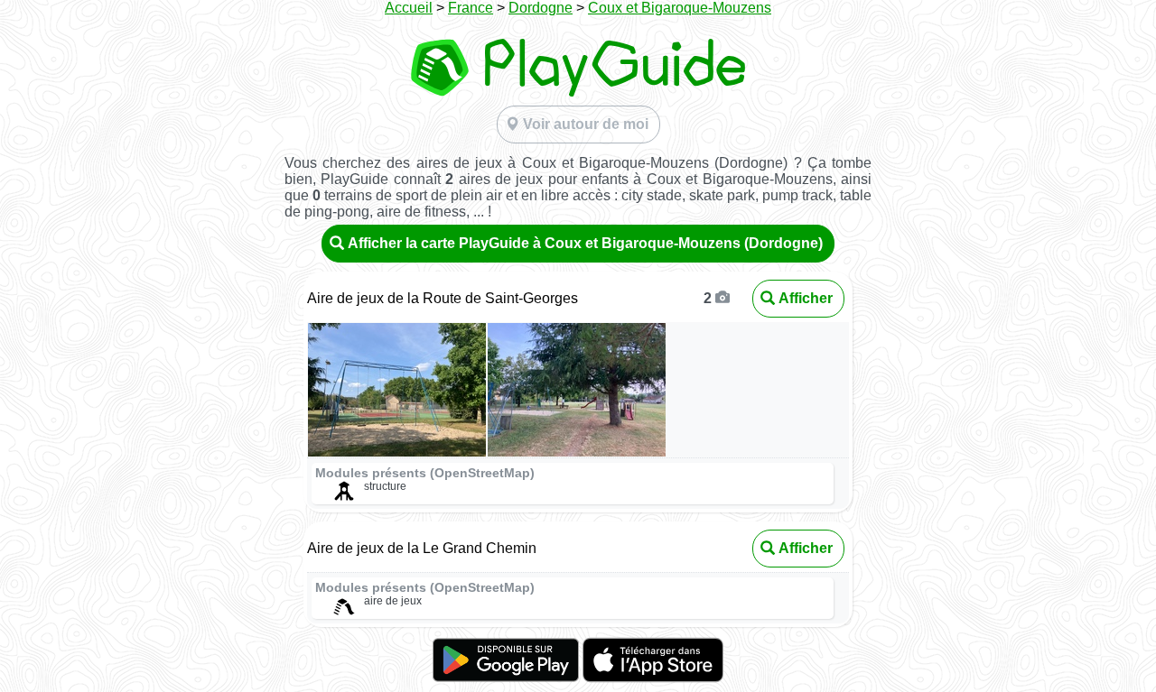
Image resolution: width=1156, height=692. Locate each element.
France (470, 7)
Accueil (409, 7)
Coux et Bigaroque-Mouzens (679, 7)
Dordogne (540, 7)
